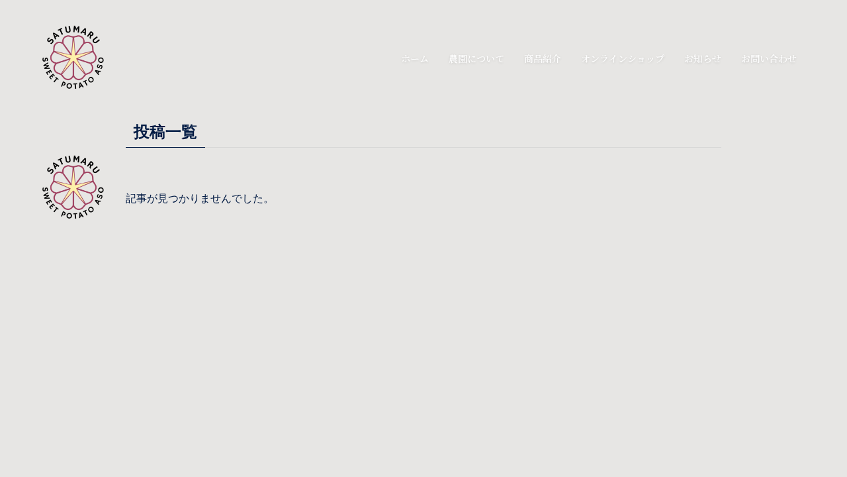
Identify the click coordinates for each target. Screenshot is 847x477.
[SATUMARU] (80, 58)
